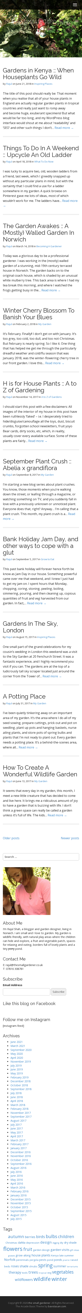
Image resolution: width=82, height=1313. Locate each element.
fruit (27, 1249)
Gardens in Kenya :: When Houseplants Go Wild (38, 73)
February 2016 (19, 1191)
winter (59, 1278)
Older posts (11, 838)
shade (24, 1266)
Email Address (12, 985)
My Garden (44, 324)
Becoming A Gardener (49, 246)
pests (42, 1260)
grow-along (23, 1255)
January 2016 (18, 1195)
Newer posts (70, 838)
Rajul (9, 83)
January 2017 (18, 1148)
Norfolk (9, 1259)
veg (49, 1272)
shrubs (33, 1266)
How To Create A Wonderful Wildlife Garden (40, 771)
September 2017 (20, 1116)
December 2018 (20, 1081)
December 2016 (20, 1152)
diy (61, 1242)
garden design (41, 1250)
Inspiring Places (43, 83)
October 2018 (19, 1085)
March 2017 (17, 1140)
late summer (66, 1255)
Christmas (11, 1242)
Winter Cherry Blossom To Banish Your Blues (38, 314)
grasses (11, 1255)
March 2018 (17, 1105)
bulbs (51, 1236)
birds (40, 1236)
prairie (66, 1260)
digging (55, 1243)
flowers (13, 1249)
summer (59, 1266)
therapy (15, 1272)
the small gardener (39, 1303)
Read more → (64, 128)
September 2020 (20, 1050)
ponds (58, 1260)
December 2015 (20, 1199)
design (46, 1242)
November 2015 (20, 1203)
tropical (43, 1273)
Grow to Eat (47, 559)
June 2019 (16, 1069)
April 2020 (16, 1058)
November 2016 (20, 1156)
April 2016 (16, 1183)
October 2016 (19, 1160)
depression (32, 1242)
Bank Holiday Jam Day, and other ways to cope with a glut (40, 545)
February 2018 (19, 1109)
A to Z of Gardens (51, 397)
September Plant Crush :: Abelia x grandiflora (37, 464)
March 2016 (17, 1187)
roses (15, 1266)
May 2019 (16, 1073)
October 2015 (19, 1207)
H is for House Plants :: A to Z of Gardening (39, 387)
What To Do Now (43, 161)
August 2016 (18, 1168)
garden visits (60, 1249)
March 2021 (17, 1046)
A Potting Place (24, 696)
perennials (22, 1260)
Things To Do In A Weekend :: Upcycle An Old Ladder (41, 151)
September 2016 (20, 1164)
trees (33, 1272)
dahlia (21, 1242)
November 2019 (20, 1061)
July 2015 (16, 1219)
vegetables (63, 1272)
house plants (40, 1255)
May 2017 (16, 1132)
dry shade (70, 1242)
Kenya (55, 1255)
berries (30, 1237)
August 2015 (18, 1215)
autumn (16, 1236)
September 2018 (20, 1089)
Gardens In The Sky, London (30, 627)
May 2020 (16, 1053)
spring (45, 1265)
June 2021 (16, 1042)
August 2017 (18, 1120)
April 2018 (16, 1101)
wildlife (42, 1278)
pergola (34, 1260)
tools (25, 1272)
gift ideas (74, 1250)
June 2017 (16, 1128)
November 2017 (20, 1113)
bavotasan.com (57, 1306)
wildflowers (24, 1279)
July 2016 (16, 1172)
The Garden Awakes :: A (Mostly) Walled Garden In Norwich (38, 232)
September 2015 (20, 1211)
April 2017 (16, 1136)
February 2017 (19, 1144)
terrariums (72, 1266)
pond (50, 1260)
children (66, 1236)
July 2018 (16, 1093)
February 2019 (19, 1077)
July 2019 (16, 1065)
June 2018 (16, 1097)
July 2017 (16, 1124)
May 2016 (16, 1179)
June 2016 (16, 1175)
